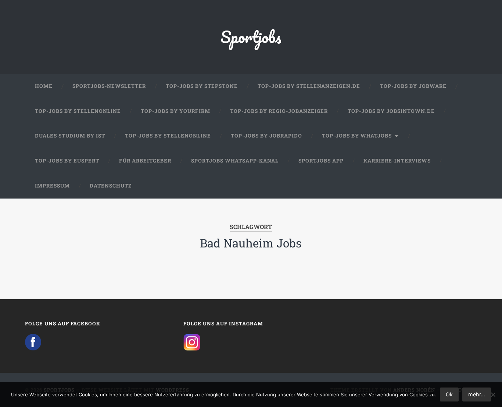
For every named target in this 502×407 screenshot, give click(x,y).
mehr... (476, 394)
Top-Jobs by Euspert (67, 160)
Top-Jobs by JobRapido (266, 135)
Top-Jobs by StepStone (202, 86)
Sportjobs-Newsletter (109, 86)
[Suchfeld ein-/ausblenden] (464, 186)
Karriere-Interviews (397, 160)
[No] (492, 394)
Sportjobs (250, 37)
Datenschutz (111, 185)
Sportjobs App (321, 160)
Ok (449, 394)
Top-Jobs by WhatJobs (357, 135)
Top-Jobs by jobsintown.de (391, 111)
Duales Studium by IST (70, 135)
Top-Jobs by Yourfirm (175, 111)
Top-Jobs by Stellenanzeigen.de (309, 86)
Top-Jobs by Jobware (413, 86)
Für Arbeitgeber (145, 160)
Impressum (52, 185)
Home (44, 86)
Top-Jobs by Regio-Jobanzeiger (279, 111)
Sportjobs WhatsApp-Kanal (235, 160)
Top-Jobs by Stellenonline (78, 111)
